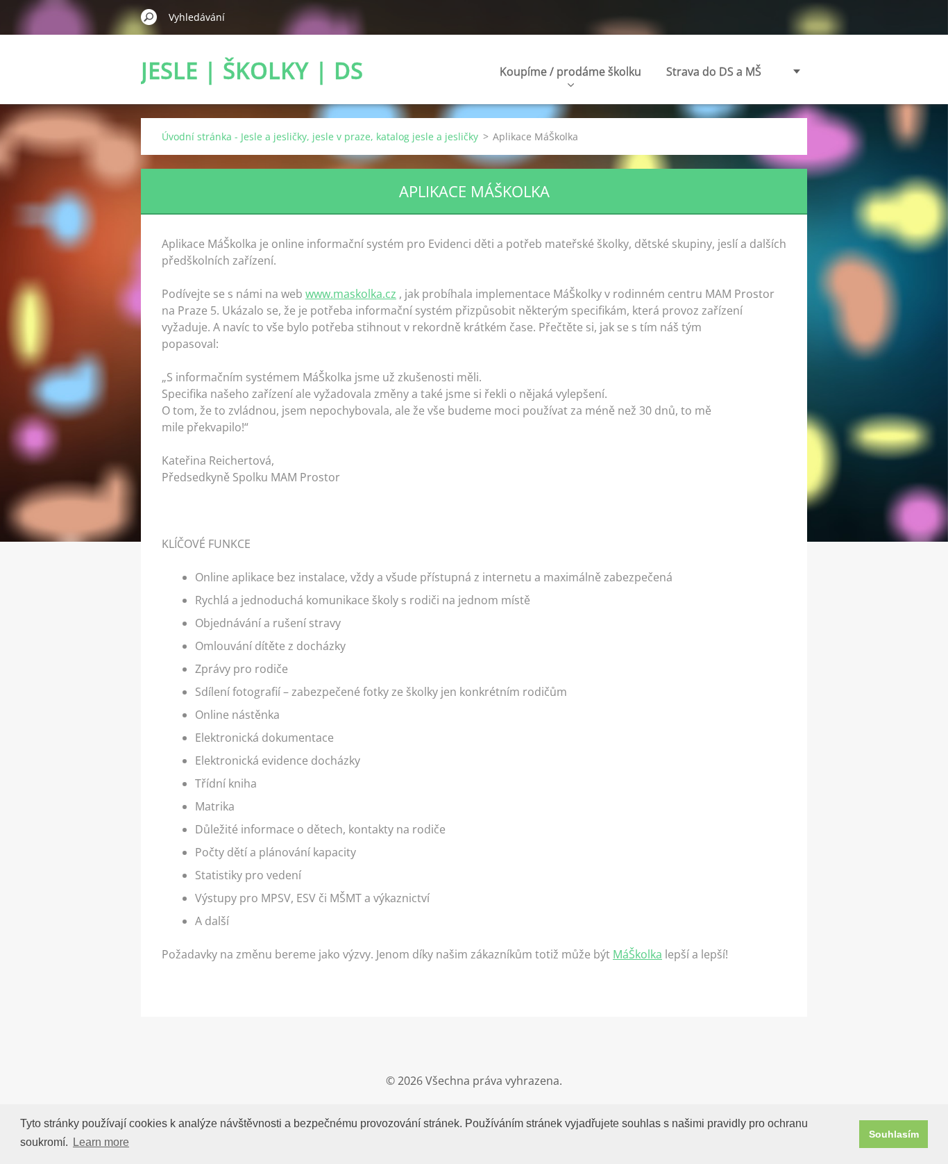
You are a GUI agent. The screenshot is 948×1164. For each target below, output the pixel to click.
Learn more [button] (101, 1142)
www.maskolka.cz (350, 293)
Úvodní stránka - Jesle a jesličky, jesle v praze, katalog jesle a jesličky (320, 136)
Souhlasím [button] (894, 1134)
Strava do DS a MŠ (713, 71)
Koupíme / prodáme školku (570, 71)
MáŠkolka (637, 954)
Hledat (149, 16)
